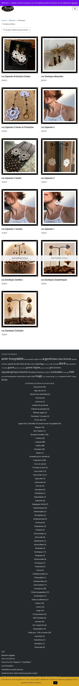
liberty (39, 372)
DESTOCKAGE (38, 618)
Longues (38, 442)
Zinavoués (39, 566)
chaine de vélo (24, 364)
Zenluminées (39, 533)
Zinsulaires (38, 588)
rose (33, 376)
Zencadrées (38, 515)
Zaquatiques (39, 497)
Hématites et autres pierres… (13, 669)
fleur (67, 364)
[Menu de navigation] (75, 8)
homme (57, 367)
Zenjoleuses (39, 526)
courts (38, 607)
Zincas (38, 570)
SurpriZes (38, 636)
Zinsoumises (38, 585)
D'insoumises (38, 614)
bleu (61, 358)
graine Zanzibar (45, 368)
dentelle (55, 364)
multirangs (66, 372)
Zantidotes (39, 493)
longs (38, 610)
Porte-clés (38, 420)
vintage (73, 376)
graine (11, 367)
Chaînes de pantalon (39, 409)
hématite (23, 372)
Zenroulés (39, 537)
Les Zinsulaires (7, 666)
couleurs (46, 364)
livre (43, 372)
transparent (63, 376)
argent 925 (38, 359)
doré (62, 363)
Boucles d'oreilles (37, 434)
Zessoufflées (39, 544)
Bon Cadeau (38, 431)
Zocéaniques (39, 596)
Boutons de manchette (39, 394)
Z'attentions (38, 640)
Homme (38, 621)
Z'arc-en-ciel (39, 464)
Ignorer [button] (75, 3)
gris (51, 367)
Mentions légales (8, 655)
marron (47, 372)
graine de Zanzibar (20, 368)
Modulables (37, 629)
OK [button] (55, 682)
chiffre (32, 364)
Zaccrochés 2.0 (38, 475)
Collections (12, 20)
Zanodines (39, 489)
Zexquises (39, 555)
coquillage (39, 364)
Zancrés (39, 486)
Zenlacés (38, 530)
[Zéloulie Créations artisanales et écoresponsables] (8, 8)
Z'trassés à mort (39, 467)
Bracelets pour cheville (38, 456)
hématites (32, 372)
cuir (51, 364)
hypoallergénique (10, 372)
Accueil (4, 20)
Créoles (38, 438)
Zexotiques (38, 552)
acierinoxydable (29, 359)
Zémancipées (39, 511)
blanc (55, 359)
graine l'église (33, 367)
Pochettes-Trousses (39, 416)
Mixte (38, 453)
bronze (67, 359)
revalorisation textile (23, 376)
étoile (4, 379)
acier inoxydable (13, 359)
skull (43, 376)
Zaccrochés (38, 471)
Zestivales (39, 548)
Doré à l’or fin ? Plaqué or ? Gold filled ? (16, 662)
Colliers (38, 603)
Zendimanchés (38, 519)
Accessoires (37, 387)
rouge (38, 376)
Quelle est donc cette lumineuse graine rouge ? (20, 673)
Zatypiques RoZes (39, 504)
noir (71, 372)
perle (3, 376)
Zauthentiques (39, 508)
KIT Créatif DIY (38, 625)
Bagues (38, 427)
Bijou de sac (38, 390)
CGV (3, 652)
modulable (56, 371)
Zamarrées (39, 482)
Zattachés (39, 500)
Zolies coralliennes (39, 599)
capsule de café (13, 364)
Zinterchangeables (38, 592)
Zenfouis (38, 522)
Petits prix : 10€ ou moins (38, 632)
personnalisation (11, 376)
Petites (38, 445)
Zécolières (38, 643)
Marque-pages (39, 412)
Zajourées (39, 478)
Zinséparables (38, 581)
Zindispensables (39, 574)
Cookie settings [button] (47, 682)
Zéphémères (39, 541)
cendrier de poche (39, 405)
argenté (47, 359)
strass (56, 376)
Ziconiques (39, 563)
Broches (39, 398)
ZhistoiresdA (39, 559)
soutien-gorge (49, 376)
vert (69, 376)
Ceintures (39, 401)
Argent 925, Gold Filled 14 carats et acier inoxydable (38, 423)
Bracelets (37, 449)
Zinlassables (39, 577)
